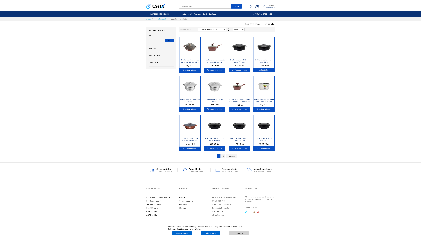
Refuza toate (210, 233)
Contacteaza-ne (186, 201)
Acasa (148, 19)
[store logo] (155, 6)
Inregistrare (270, 7)
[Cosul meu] (257, 6)
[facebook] (249, 212)
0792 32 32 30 (218, 211)
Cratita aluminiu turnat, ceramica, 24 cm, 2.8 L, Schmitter (190, 62)
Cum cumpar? (152, 211)
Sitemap (182, 208)
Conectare (270, 5)
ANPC (148, 215)
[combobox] (205, 6)
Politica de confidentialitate (158, 197)
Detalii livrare (152, 208)
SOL (155, 215)
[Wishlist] (250, 6)
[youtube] (258, 212)
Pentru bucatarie (160, 19)
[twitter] (246, 212)
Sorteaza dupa (205, 29)
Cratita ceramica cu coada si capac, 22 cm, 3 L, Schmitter (214, 62)
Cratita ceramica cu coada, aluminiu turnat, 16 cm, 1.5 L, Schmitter (239, 101)
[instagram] (254, 212)
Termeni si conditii (154, 204)
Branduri (183, 204)
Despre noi (183, 197)
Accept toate (182, 233)
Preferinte (239, 233)
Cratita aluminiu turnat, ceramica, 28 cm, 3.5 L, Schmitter (190, 140)
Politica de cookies (154, 201)
